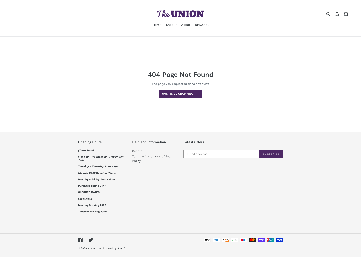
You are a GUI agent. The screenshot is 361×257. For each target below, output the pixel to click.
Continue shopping (177, 93)
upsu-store (95, 248)
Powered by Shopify (114, 248)
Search (137, 151)
